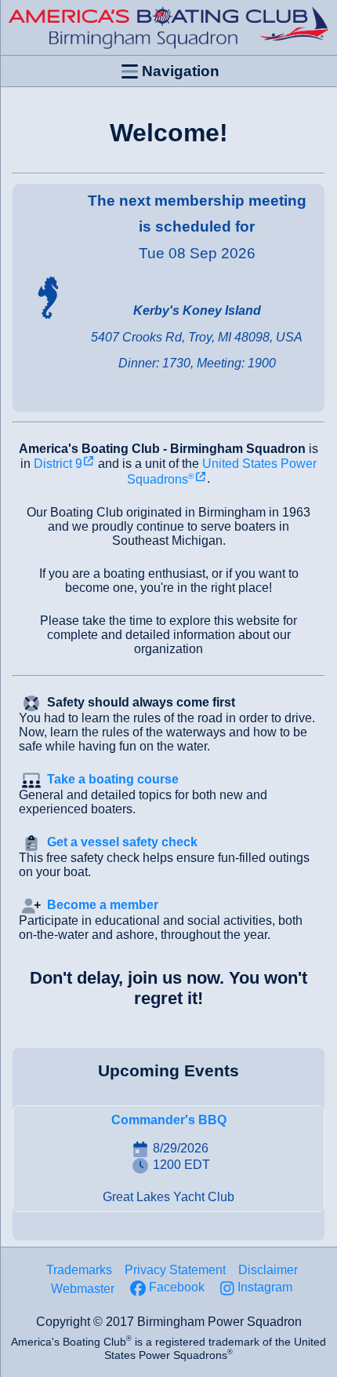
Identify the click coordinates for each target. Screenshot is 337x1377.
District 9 (58, 463)
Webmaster (82, 1288)
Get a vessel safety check (122, 842)
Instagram (264, 1287)
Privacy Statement (175, 1270)
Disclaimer (268, 1270)
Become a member (102, 904)
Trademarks (79, 1270)
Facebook (177, 1287)
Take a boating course (113, 779)
